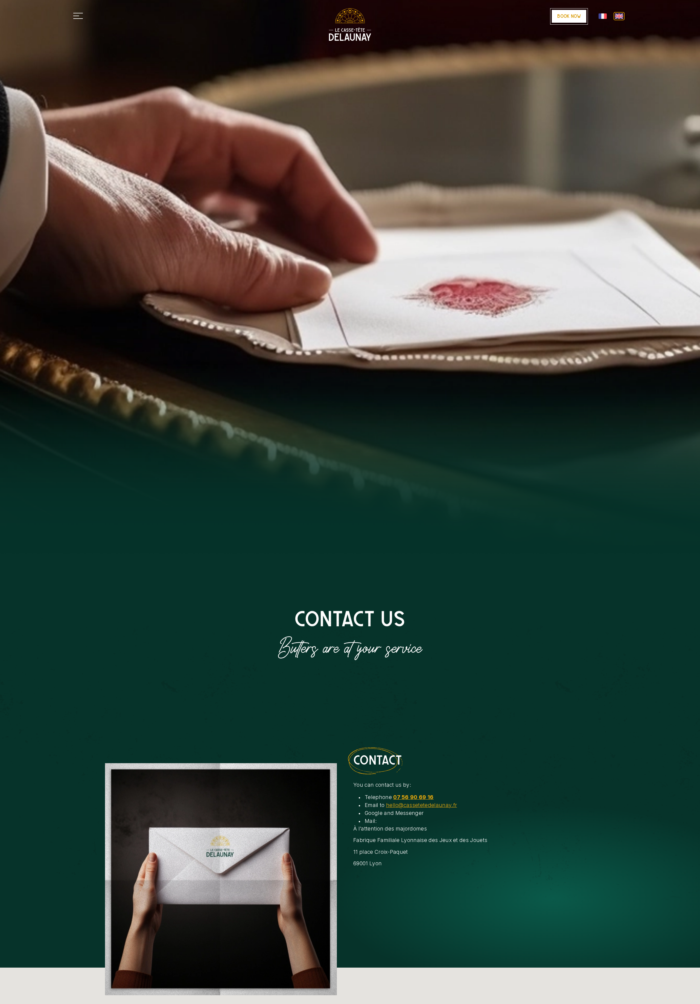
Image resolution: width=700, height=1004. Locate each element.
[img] (221, 879)
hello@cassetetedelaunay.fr (421, 805)
